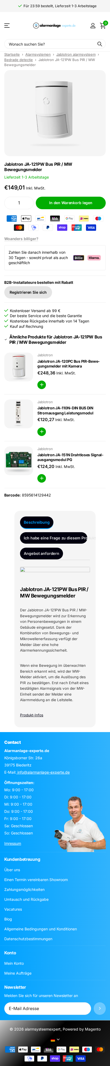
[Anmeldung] (92, 25)
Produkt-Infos (31, 715)
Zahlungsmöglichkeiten (24, 889)
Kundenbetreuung (22, 859)
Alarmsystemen (38, 54)
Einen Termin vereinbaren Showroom (36, 879)
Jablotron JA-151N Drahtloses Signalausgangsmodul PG (70, 457)
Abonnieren (100, 1008)
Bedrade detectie (18, 60)
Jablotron (45, 355)
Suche (100, 44)
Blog (8, 919)
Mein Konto (14, 963)
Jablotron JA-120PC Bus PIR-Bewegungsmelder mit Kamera (68, 364)
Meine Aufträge (18, 973)
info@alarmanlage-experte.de (43, 772)
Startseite (12, 54)
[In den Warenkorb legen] (41, 385)
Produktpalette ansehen (7, 25)
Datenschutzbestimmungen (28, 938)
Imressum (12, 843)
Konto (10, 952)
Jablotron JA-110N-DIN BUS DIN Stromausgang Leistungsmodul (65, 410)
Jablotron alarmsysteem (76, 54)
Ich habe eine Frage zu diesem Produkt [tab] (55, 538)
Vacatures (13, 909)
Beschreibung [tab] (36, 522)
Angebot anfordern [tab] (41, 553)
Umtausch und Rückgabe (26, 899)
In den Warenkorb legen (70, 202)
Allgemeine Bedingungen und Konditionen (40, 929)
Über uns (12, 869)
